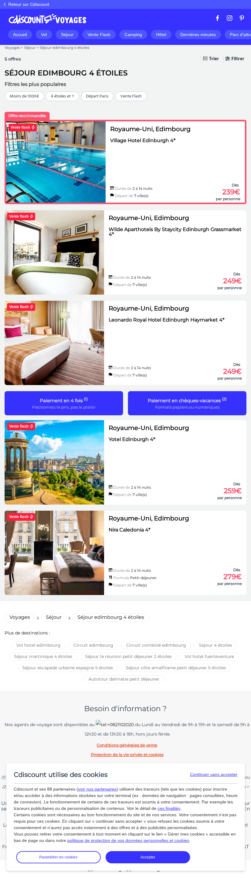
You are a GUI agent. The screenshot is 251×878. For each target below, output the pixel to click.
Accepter (147, 857)
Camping (133, 34)
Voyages (12, 47)
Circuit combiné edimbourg (156, 645)
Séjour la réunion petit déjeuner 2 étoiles (128, 656)
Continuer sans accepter (214, 774)
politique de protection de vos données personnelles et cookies (128, 840)
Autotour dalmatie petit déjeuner (123, 679)
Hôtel (161, 34)
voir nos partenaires (97, 789)
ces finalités (169, 808)
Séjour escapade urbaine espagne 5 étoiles (67, 668)
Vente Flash (99, 34)
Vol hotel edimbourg (38, 645)
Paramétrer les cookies (58, 857)
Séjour (67, 34)
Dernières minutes (198, 34)
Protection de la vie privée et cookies (127, 754)
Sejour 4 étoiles (215, 645)
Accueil (20, 34)
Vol (44, 34)
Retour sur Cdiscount (28, 4)
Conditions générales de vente (127, 745)
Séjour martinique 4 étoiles (43, 656)
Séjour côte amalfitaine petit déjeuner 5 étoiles (176, 668)
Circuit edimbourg (93, 645)
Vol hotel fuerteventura (209, 656)
